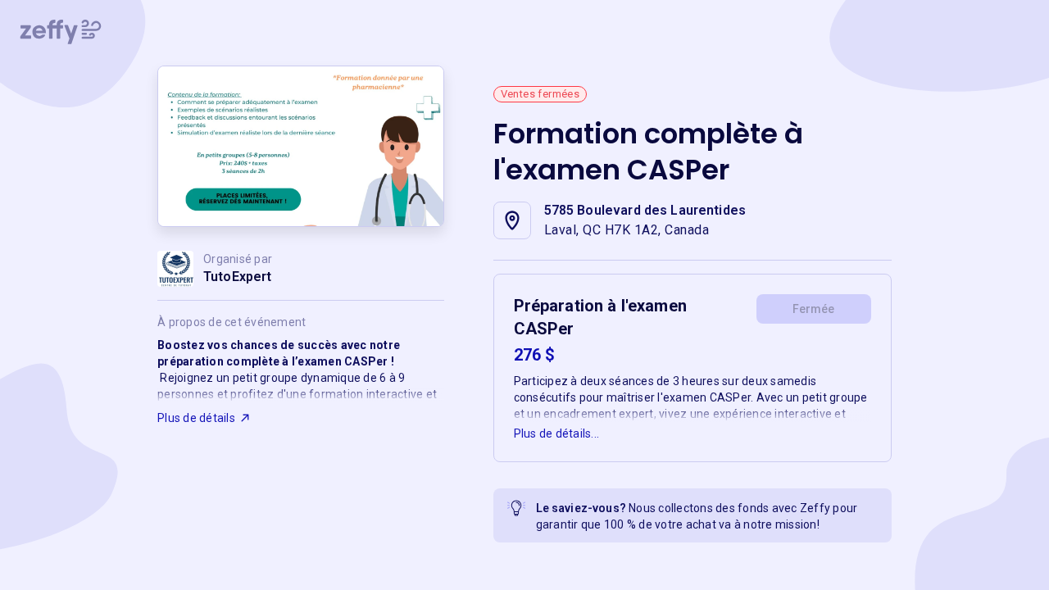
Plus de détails (196, 417)
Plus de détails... (557, 433)
